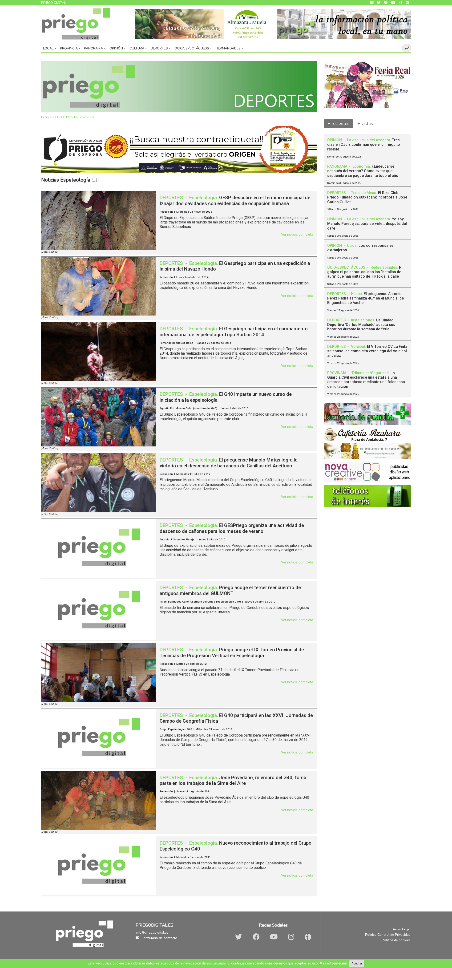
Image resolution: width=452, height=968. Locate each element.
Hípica (356, 294)
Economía (361, 166)
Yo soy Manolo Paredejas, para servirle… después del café (367, 223)
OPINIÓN (335, 140)
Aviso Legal (402, 929)
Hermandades (228, 48)
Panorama (93, 48)
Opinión (116, 48)
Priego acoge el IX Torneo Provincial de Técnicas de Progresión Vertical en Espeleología (232, 652)
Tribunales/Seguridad (370, 373)
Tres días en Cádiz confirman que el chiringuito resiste (363, 144)
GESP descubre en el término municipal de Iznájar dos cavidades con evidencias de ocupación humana (235, 200)
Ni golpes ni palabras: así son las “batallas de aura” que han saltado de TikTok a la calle (365, 272)
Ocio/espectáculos (191, 48)
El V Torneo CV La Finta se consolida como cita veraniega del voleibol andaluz (367, 351)
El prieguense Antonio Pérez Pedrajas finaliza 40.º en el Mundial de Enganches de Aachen (365, 298)
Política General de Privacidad (388, 934)
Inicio (45, 117)
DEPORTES (62, 117)
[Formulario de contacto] (371, 2)
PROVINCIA (337, 373)
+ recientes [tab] (338, 124)
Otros (352, 245)
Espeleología (84, 117)
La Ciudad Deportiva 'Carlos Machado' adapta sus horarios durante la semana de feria (361, 324)
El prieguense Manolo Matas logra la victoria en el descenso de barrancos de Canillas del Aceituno (229, 463)
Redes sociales (384, 267)
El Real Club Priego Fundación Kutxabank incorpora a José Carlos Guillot (367, 197)
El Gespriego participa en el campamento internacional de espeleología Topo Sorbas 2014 (234, 331)
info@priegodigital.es (152, 932)
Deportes (159, 48)
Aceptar (356, 963)
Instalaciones (362, 320)
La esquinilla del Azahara (368, 140)
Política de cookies (396, 940)
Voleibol (358, 346)
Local (48, 48)
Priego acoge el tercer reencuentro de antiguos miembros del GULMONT (230, 590)
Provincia (69, 48)
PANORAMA (337, 166)
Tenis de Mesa (363, 192)
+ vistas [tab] (365, 124)
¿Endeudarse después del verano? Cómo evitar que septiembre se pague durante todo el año (362, 171)
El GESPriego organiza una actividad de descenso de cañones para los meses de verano (232, 528)
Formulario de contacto (159, 938)
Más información (333, 963)
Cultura (136, 48)
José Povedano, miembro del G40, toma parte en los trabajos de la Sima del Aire (233, 780)
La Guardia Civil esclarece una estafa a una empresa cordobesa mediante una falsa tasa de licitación (366, 380)
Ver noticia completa (297, 235)
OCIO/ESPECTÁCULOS (346, 267)
